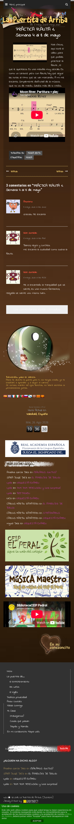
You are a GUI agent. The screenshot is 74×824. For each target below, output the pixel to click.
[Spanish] (5, 396)
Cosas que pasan (19, 721)
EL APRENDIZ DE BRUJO (46, 478)
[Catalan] (38, 396)
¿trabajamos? (17, 716)
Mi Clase (11, 711)
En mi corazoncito (17, 732)
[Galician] (30, 396)
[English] (9, 396)
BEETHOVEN (23, 493)
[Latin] (42, 396)
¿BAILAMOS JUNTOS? (45, 472)
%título (14, 171)
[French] (13, 396)
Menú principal (17, 5)
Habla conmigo (15, 706)
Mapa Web (34, 732)
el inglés (14, 692)
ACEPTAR (37, 821)
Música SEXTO (34, 153)
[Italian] (18, 396)
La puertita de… (16, 677)
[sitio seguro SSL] (9, 797)
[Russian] (26, 396)
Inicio (9, 671)
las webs (14, 687)
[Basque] (34, 396)
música (29, 157)
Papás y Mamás (19, 726)
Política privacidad (17, 697)
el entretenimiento (19, 682)
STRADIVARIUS (51, 513)
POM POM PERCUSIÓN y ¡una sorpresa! (39, 488)
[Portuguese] (22, 396)
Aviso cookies (14, 701)
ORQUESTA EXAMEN (28, 483)
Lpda (9, 483)
